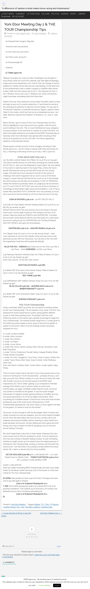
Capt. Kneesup (40, 33)
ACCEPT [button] (57, 585)
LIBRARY (82, 14)
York (22, 507)
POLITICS (55, 14)
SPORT (73, 14)
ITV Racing (54, 504)
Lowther (6, 507)
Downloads (6, 16)
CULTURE (45, 14)
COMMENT (20, 14)
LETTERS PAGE (33, 14)
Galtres (37, 504)
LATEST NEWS (7, 14)
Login (58, 546)
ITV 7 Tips (45, 504)
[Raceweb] (4, 5)
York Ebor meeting (32, 507)
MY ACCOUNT (18, 16)
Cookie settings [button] (44, 585)
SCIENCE (64, 14)
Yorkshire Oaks (46, 507)
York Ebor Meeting (18, 504)
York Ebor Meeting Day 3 (51, 513)
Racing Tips (15, 507)
